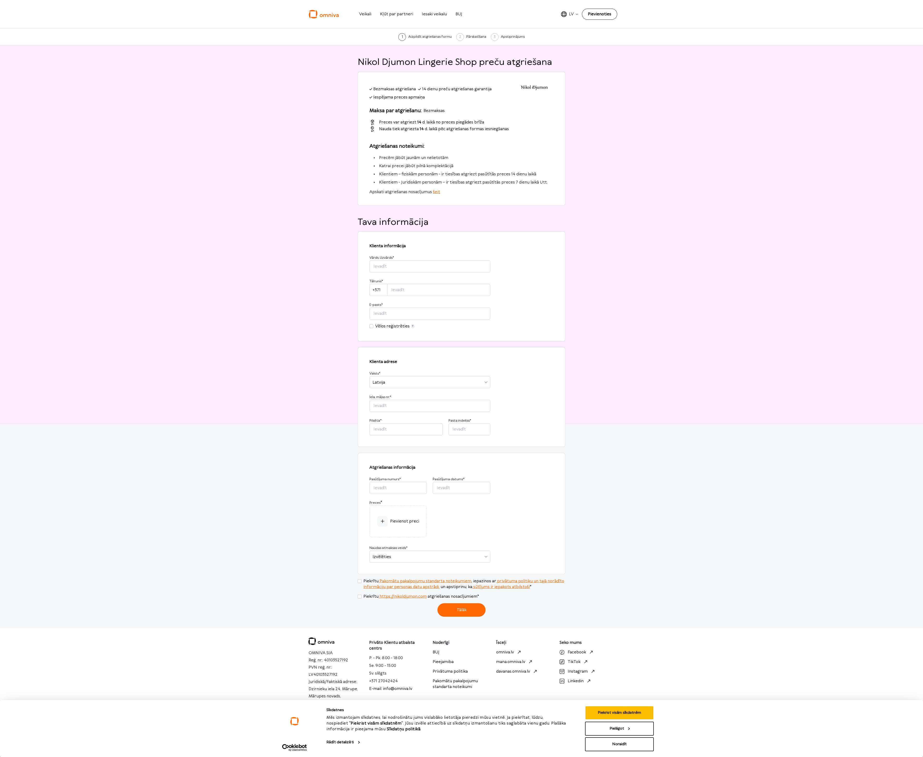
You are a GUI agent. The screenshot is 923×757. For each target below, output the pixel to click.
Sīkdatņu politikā (404, 729)
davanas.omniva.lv (513, 671)
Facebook (577, 652)
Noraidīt (619, 744)
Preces (374, 503)
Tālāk (462, 610)
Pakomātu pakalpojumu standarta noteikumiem (425, 581)
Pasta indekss (460, 421)
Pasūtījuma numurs (385, 479)
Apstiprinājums (513, 37)
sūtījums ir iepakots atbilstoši (501, 587)
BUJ (458, 14)
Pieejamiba (443, 662)
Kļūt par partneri (396, 14)
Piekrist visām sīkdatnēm (619, 712)
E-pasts (376, 305)
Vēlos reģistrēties (392, 326)
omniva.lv (505, 652)
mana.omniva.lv (510, 662)
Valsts (374, 373)
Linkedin (576, 681)
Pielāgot (617, 728)
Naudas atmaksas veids (388, 548)
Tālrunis (376, 281)
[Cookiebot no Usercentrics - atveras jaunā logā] (295, 747)
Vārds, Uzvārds (381, 258)
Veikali (365, 14)
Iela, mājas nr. (380, 397)
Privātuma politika (450, 671)
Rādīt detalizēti (340, 742)
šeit (436, 192)
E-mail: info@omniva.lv (390, 688)
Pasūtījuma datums (448, 479)
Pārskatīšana (476, 37)
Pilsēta (375, 421)
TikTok (574, 662)
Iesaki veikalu (434, 14)
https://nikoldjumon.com (403, 596)
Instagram (578, 671)
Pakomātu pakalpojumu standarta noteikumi (455, 683)
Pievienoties (599, 14)
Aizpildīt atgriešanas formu (430, 37)
